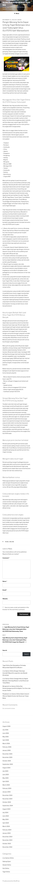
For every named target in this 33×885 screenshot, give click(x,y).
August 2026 (6, 726)
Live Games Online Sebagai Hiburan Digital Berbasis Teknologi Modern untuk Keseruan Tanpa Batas (16, 681)
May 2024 (6, 819)
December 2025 (7, 754)
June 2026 (6, 733)
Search (5, 650)
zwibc (19, 19)
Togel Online (9, 541)
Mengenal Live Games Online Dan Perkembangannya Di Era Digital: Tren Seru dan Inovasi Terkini (16, 688)
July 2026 (5, 730)
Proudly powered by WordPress (11, 881)
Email (5, 590)
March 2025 (6, 785)
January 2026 (7, 750)
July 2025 (5, 771)
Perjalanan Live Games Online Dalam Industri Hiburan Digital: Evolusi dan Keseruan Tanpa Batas (16, 696)
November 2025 (7, 757)
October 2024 (7, 802)
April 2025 (6, 781)
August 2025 (6, 767)
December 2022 (7, 847)
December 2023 (7, 836)
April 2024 (6, 823)
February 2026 (7, 747)
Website (5, 599)
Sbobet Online (7, 865)
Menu (17, 13)
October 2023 (7, 843)
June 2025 (6, 774)
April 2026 (6, 740)
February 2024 (7, 830)
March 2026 (6, 743)
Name (5, 581)
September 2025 (8, 764)
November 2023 (7, 840)
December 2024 (7, 795)
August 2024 (6, 809)
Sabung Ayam (7, 861)
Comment (6, 558)
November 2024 (7, 799)
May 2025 (6, 778)
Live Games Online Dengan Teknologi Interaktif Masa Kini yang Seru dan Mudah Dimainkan (15, 673)
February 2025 (7, 788)
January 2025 (7, 792)
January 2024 (7, 833)
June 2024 (6, 816)
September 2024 (8, 805)
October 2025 (7, 761)
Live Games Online (8, 858)
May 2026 (6, 736)
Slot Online (6, 868)
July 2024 (5, 812)
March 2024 (6, 826)
